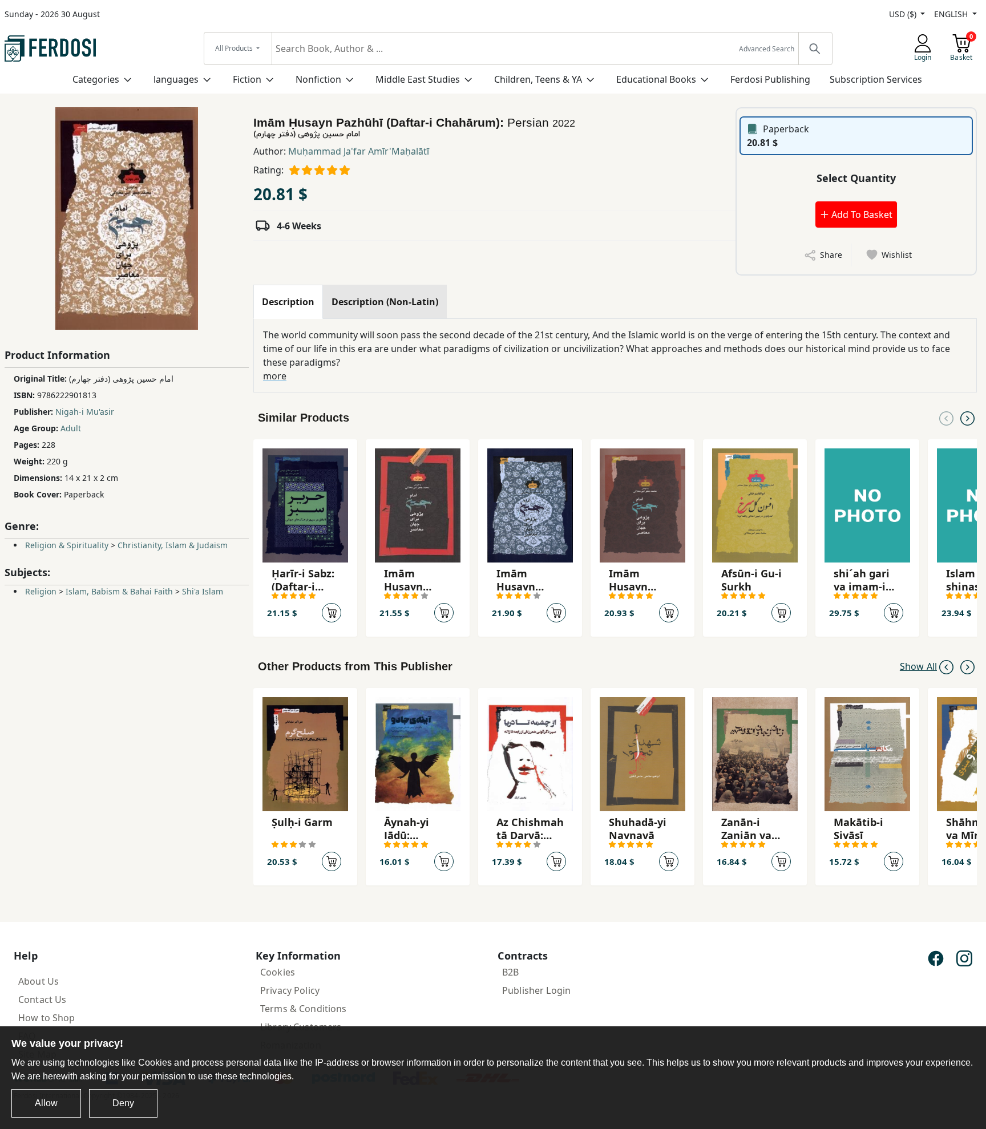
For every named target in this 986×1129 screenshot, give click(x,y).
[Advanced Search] (814, 48)
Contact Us (42, 999)
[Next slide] (967, 418)
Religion (40, 591)
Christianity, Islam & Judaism (173, 545)
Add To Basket (860, 214)
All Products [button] (234, 48)
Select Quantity (856, 178)
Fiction (247, 79)
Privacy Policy (290, 990)
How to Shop (46, 1017)
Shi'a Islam (202, 591)
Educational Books (656, 79)
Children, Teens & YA (538, 79)
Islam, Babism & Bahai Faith (119, 591)
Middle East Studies (417, 79)
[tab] (288, 302)
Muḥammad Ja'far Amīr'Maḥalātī (358, 151)
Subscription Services (876, 79)
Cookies (277, 972)
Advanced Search (766, 49)
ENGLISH (952, 14)
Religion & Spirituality (66, 545)
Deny (123, 1103)
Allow (46, 1103)
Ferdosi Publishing (770, 79)
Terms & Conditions (303, 1008)
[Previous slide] (946, 418)
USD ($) (904, 14)
